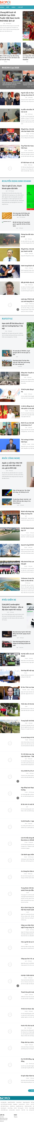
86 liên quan (30, 114)
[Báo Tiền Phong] (1, 61)
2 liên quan (10, 331)
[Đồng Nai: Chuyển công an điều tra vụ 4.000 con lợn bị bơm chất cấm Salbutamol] (10, 378)
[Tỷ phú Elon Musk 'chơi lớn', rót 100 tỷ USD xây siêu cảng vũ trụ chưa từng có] (7, 501)
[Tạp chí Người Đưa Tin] (22, 792)
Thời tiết (23, 1110)
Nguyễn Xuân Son (19, 1106)
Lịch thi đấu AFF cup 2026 (6, 1104)
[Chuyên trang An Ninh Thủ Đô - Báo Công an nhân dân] (22, 165)
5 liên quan (21, 228)
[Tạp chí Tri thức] (3, 331)
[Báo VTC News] (15, 366)
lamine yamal (22, 1104)
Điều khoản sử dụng (3, 1118)
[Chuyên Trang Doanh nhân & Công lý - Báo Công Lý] (3, 470)
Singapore (15, 1104)
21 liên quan (30, 823)
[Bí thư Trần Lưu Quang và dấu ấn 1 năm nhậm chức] (10, 693)
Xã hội (15, 1108)
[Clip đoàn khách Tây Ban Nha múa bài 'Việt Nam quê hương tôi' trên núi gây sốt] (7, 363)
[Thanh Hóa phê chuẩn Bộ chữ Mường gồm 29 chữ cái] (10, 997)
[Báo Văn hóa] (22, 706)
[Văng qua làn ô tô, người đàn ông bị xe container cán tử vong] (10, 964)
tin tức (26, 1108)
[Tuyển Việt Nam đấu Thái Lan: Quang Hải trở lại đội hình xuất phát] (12, 76)
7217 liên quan (11, 191)
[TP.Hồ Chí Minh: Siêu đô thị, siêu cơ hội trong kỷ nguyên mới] (10, 1014)
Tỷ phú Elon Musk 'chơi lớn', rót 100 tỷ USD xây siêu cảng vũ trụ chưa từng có (22, 501)
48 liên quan (30, 284)
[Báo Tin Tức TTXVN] (1, 23)
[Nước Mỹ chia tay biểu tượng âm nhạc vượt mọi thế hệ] (10, 1031)
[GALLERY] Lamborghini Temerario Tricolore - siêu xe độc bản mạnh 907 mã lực (12, 607)
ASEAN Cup (12, 1106)
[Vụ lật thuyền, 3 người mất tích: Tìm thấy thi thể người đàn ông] (10, 826)
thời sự (27, 1104)
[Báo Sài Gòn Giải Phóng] (22, 583)
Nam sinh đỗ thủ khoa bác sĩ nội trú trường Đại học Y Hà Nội (12, 326)
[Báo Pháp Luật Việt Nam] (22, 284)
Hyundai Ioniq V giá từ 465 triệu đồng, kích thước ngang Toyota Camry (22, 633)
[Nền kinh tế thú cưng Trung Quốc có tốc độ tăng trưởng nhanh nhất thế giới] (10, 567)
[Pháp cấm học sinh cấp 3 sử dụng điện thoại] (10, 1048)
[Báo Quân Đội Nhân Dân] (23, 892)
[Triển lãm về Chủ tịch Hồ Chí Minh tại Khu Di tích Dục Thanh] (10, 709)
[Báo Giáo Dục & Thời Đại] (22, 873)
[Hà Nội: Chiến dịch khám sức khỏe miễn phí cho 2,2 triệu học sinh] (10, 981)
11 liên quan (30, 977)
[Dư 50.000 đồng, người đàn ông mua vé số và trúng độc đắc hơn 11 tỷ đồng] (10, 1064)
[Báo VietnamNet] (3, 86)
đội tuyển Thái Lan (4, 1106)
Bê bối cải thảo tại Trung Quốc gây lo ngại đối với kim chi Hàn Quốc (21, 224)
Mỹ (27, 1110)
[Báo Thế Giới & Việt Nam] (24, 61)
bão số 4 (18, 1110)
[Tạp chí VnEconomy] (3, 191)
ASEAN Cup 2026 (28, 1106)
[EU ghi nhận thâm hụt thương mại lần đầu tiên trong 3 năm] (10, 1081)
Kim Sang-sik (20, 1108)
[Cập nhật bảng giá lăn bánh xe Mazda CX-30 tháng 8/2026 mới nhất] (7, 644)
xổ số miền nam (4, 1110)
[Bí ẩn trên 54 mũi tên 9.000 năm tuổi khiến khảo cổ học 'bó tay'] (10, 810)
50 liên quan (30, 150)
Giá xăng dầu (3, 1102)
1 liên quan (20, 366)
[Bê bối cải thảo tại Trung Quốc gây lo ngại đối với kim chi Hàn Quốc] (7, 224)
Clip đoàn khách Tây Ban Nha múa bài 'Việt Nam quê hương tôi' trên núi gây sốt (21, 362)
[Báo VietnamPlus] (23, 133)
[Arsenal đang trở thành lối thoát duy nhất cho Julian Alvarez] (10, 743)
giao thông (10, 1108)
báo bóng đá (3, 1108)
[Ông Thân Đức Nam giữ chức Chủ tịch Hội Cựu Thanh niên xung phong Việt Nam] (10, 151)
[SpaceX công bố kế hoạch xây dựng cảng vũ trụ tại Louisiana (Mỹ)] (10, 550)
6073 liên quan (22, 217)
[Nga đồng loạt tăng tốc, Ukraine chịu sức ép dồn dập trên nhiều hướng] (10, 793)
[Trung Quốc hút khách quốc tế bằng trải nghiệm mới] (10, 726)
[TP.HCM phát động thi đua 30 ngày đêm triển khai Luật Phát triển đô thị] (10, 395)
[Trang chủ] (5, 2)
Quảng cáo (2, 1121)
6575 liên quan (12, 86)
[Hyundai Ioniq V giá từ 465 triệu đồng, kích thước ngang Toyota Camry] (7, 634)
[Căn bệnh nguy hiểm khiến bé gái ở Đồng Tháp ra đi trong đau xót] (10, 860)
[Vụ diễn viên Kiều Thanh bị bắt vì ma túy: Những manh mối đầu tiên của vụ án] (10, 115)
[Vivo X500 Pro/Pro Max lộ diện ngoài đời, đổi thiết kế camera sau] (10, 776)
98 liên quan (30, 873)
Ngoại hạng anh (26, 1102)
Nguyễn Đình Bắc (11, 1102)
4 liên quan (22, 505)
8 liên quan (31, 268)
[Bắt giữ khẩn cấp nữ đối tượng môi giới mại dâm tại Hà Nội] (10, 288)
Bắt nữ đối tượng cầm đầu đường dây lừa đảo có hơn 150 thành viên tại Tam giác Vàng (10, 57)
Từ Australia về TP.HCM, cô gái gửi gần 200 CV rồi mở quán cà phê (21, 352)
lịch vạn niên (12, 1110)
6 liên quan (31, 773)
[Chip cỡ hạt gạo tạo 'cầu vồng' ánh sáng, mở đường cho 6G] (7, 492)
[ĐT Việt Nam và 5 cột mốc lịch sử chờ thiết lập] (10, 168)
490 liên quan (27, 583)
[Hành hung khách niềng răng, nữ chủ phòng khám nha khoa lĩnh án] (10, 271)
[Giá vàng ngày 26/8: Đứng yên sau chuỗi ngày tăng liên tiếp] (7, 215)
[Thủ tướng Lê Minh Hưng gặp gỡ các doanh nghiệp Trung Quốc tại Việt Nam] (10, 445)
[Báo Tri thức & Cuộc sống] (15, 494)
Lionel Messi (18, 1102)
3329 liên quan (31, 857)
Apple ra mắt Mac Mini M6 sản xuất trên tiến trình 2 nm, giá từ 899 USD (12, 465)
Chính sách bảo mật (3, 1119)
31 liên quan (30, 97)
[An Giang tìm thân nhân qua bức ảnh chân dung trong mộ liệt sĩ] (10, 877)
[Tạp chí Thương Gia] (22, 566)
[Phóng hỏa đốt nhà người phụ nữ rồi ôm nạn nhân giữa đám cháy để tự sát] (10, 240)
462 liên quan (8, 23)
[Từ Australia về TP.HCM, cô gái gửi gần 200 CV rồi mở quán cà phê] (7, 353)
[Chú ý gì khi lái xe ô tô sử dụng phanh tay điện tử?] (10, 947)
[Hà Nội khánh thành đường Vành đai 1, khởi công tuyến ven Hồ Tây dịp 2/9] (10, 534)
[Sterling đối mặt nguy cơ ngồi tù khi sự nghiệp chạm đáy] (10, 676)
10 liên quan (30, 758)
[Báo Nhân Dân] (14, 217)
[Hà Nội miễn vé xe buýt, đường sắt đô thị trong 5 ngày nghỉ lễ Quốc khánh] (10, 659)
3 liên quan (21, 647)
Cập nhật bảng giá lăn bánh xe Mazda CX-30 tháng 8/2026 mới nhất (21, 643)
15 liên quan (29, 1028)
